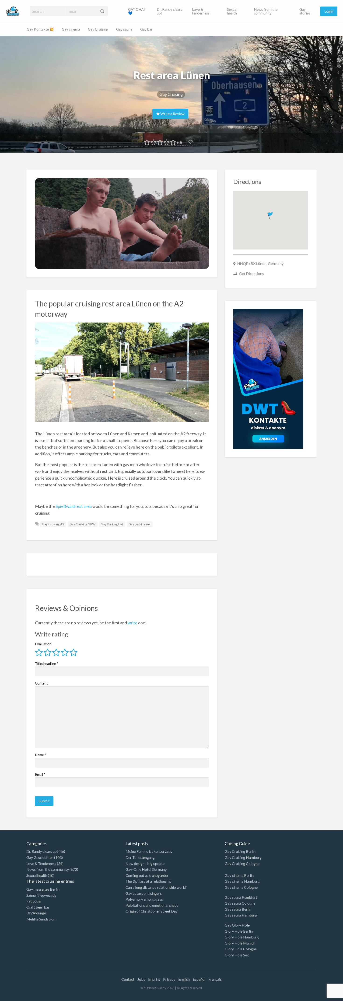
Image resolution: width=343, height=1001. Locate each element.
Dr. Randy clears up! (169, 11)
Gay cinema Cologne (241, 887)
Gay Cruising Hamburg (243, 857)
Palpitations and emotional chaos (152, 905)
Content (41, 683)
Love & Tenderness (41, 863)
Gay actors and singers (144, 893)
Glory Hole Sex (237, 955)
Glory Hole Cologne (241, 949)
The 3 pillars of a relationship (149, 881)
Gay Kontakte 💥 (40, 29)
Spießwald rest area (74, 506)
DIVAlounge (36, 913)
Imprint (154, 979)
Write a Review (172, 114)
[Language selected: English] (324, 996)
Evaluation (43, 644)
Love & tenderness (201, 11)
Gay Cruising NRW (82, 524)
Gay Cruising (98, 29)
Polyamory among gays (144, 899)
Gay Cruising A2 (53, 524)
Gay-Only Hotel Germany (146, 869)
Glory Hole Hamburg (242, 937)
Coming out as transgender (147, 875)
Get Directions (251, 273)
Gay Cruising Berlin (240, 851)
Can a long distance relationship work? (156, 887)
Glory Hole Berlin (239, 931)
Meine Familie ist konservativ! (150, 851)
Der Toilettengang (140, 857)
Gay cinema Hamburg (242, 881)
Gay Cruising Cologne (242, 863)
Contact (127, 979)
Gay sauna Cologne (240, 903)
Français (215, 979)
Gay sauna (124, 29)
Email (40, 774)
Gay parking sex (139, 524)
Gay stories (304, 11)
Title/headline (46, 663)
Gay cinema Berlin (239, 875)
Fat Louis (33, 901)
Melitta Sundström (41, 919)
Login (328, 11)
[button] (270, 215)
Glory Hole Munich (240, 943)
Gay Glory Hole (237, 925)
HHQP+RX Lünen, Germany (260, 263)
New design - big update (145, 863)
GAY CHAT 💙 (137, 11)
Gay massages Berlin (43, 889)
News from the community (265, 11)
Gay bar (146, 29)
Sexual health (232, 11)
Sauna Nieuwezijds (41, 895)
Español (199, 979)
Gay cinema (71, 29)
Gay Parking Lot (112, 524)
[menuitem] (138, 11)
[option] (322, 997)
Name (40, 755)
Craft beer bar (37, 907)
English (184, 979)
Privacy (169, 979)
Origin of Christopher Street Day (152, 911)
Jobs (141, 979)
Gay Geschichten (39, 857)
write (132, 622)
